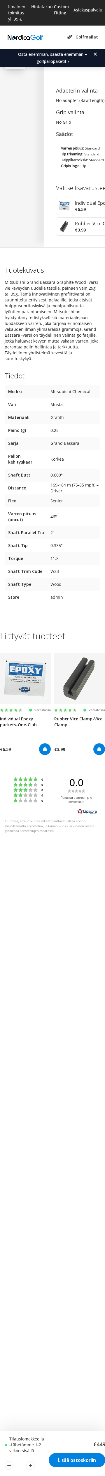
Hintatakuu (42, 6)
